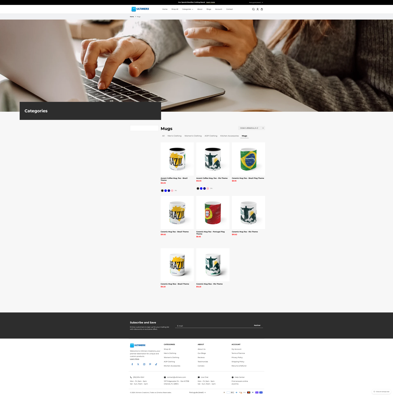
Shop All (175, 9)
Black (162, 190)
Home (164, 9)
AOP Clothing (169, 362)
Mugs (138, 16)
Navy (169, 190)
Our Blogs (202, 353)
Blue (165, 190)
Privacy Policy (237, 357)
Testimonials (203, 362)
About (199, 9)
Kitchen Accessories (172, 366)
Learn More (134, 359)
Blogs (209, 9)
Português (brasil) (255, 2)
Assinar (257, 325)
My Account (236, 349)
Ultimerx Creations (142, 392)
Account (218, 9)
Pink (172, 190)
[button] (253, 9)
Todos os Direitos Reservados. (160, 392)
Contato (201, 366)
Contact (229, 9)
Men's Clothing (170, 353)
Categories (186, 9)
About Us (201, 349)
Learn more (210, 2)
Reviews (201, 357)
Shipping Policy (238, 362)
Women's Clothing (171, 357)
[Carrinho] (261, 9)
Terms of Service (238, 353)
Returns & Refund (239, 366)
